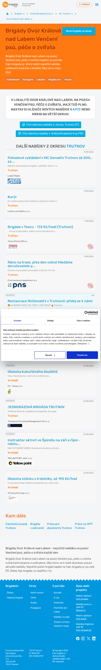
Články (10, 592)
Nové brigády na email (79, 31)
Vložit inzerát (37, 592)
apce (76, 109)
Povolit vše (82, 355)
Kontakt (58, 592)
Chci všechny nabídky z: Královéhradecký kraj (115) (52, 133)
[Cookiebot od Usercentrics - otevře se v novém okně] (86, 313)
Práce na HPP (84, 526)
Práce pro (59, 526)
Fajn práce (81, 619)
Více (8, 72)
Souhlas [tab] (17, 320)
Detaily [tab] (50, 320)
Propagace (35, 608)
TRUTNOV (75, 146)
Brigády (37, 526)
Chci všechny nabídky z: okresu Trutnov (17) (52, 124)
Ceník (33, 597)
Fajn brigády (82, 599)
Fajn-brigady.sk (83, 630)
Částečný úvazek (16, 526)
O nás (56, 597)
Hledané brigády (15, 597)
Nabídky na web (61, 617)
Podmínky (59, 602)
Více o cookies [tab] (83, 320)
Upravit (48, 355)
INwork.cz (81, 610)
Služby (33, 602)
